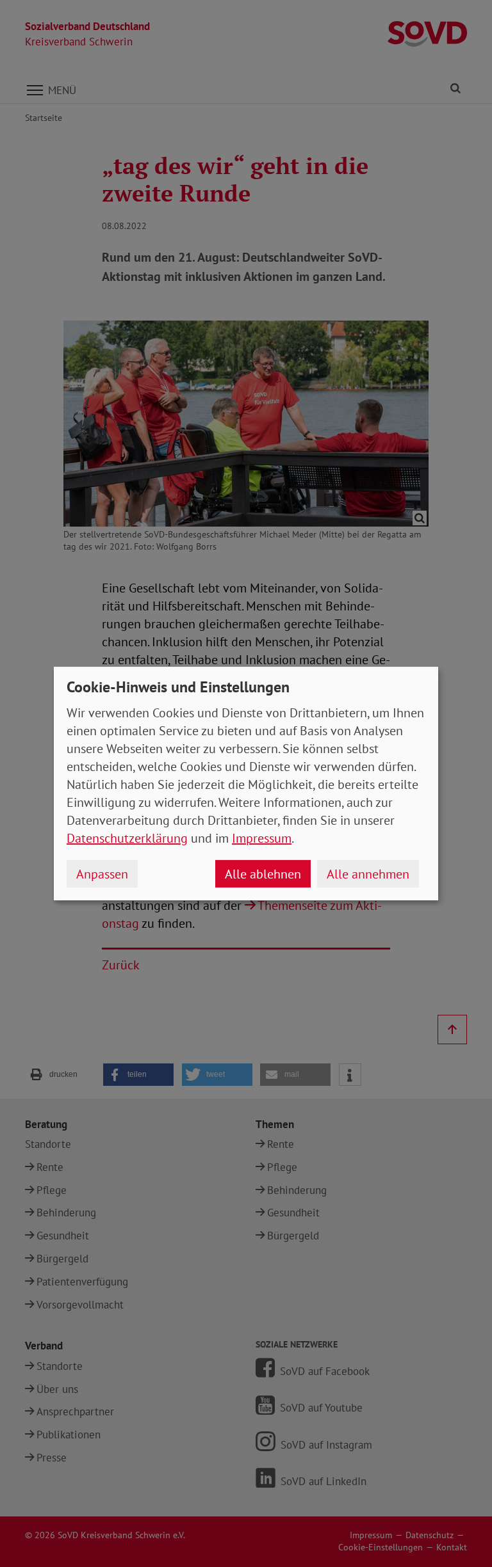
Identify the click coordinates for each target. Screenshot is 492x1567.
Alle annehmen (368, 874)
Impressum (261, 838)
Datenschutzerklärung (127, 838)
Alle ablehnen (263, 874)
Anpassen (102, 874)
